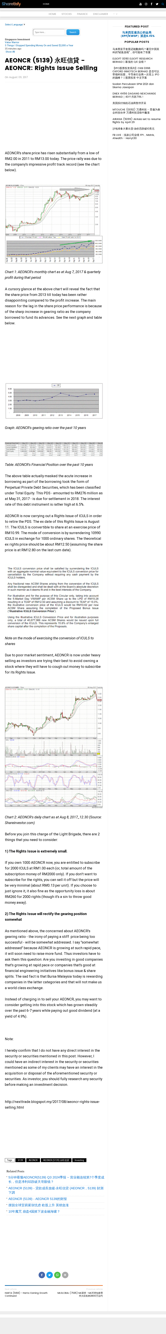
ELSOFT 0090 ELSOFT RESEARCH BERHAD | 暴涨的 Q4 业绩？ (132, 60)
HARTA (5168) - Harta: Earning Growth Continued (26, 1294)
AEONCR (33, 1160)
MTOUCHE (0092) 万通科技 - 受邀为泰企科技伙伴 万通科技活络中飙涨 (136, 111)
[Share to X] (49, 1275)
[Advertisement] (54, 108)
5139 (20, 1160)
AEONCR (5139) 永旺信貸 (56, 1160)
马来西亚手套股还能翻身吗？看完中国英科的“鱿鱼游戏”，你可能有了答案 (136, 50)
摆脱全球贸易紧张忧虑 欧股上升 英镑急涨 (38, 1205)
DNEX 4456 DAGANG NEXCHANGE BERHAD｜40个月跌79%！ (134, 95)
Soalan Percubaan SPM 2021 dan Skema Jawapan (133, 85)
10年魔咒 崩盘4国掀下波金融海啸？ (34, 1211)
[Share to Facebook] (42, 1275)
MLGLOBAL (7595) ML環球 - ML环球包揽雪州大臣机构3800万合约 (80, 1294)
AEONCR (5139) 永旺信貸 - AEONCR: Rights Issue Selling (51, 64)
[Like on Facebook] (151, 4)
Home (46, 3)
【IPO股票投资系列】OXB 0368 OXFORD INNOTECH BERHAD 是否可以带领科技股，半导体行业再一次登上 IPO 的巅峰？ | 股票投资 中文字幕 (136, 73)
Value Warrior (12, 42)
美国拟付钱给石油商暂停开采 (129, 103)
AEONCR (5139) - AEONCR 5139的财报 (37, 1199)
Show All (10, 51)
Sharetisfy (11, 4)
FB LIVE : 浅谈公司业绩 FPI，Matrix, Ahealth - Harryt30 (133, 136)
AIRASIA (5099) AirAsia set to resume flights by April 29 (137, 120)
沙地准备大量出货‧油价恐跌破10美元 (133, 128)
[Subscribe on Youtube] (140, 4)
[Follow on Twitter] (157, 4)
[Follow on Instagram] (146, 4)
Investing (79, 1160)
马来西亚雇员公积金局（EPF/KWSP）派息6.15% (137, 34)
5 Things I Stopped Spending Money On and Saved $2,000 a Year (39, 45)
